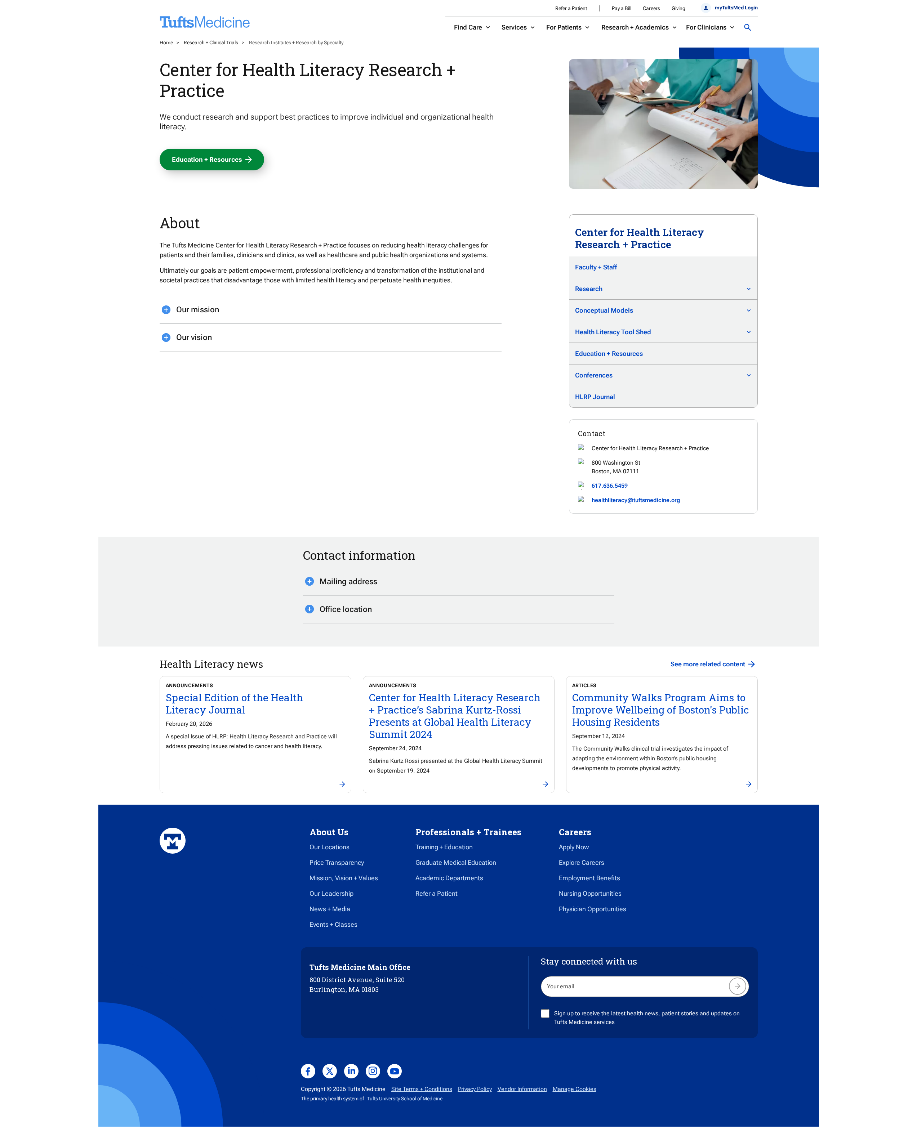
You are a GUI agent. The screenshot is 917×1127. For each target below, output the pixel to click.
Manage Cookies (574, 1089)
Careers (651, 8)
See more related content (708, 664)
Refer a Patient (571, 8)
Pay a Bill (621, 8)
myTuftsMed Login (736, 7)
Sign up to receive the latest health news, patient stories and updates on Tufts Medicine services (647, 1017)
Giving (678, 8)
